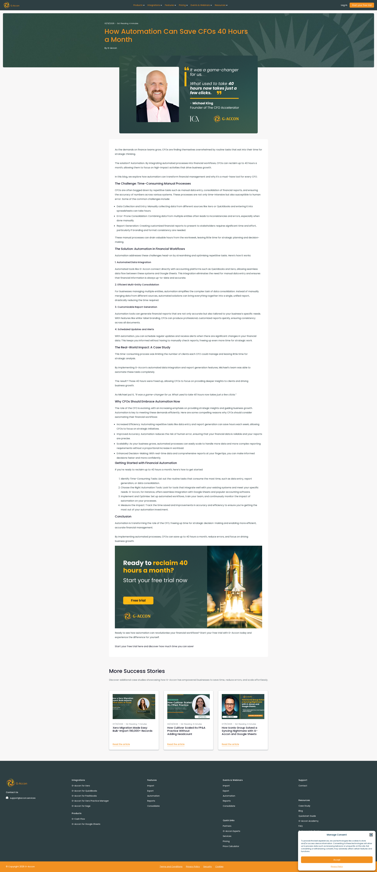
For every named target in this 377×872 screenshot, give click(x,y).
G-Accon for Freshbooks (84, 795)
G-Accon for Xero (81, 785)
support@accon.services (22, 798)
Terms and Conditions (171, 866)
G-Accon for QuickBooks (84, 790)
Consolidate (153, 806)
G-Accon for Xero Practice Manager (90, 800)
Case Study (304, 805)
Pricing (226, 841)
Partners (227, 826)
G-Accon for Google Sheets (86, 824)
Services (227, 836)
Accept (336, 859)
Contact (303, 785)
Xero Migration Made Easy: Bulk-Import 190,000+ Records (132, 729)
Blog (301, 810)
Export (150, 790)
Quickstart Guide (307, 816)
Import (150, 785)
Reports (151, 800)
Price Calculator (231, 846)
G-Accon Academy (309, 821)
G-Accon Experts (231, 831)
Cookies (219, 866)
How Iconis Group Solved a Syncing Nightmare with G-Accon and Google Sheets (240, 731)
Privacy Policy (337, 866)
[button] (371, 834)
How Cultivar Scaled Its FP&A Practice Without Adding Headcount (186, 731)
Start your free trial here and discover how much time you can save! (154, 646)
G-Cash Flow (78, 818)
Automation (153, 795)
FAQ (301, 826)
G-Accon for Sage (81, 806)
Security (207, 866)
